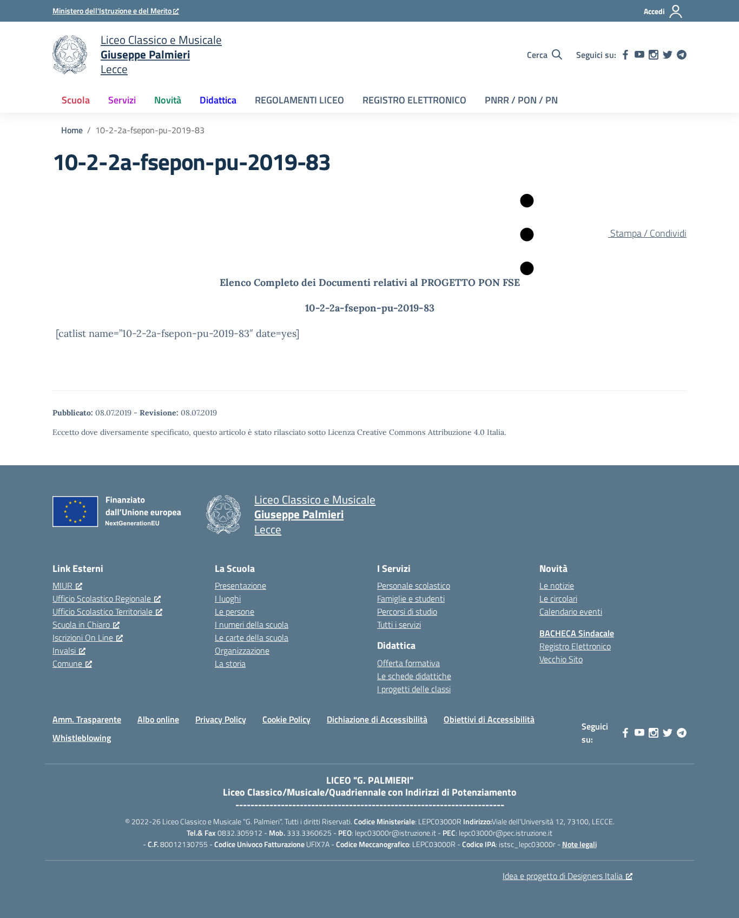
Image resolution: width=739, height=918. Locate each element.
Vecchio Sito (561, 659)
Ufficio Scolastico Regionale (101, 598)
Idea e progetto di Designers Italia (563, 875)
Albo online (158, 719)
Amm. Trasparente (86, 719)
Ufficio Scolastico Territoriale (102, 611)
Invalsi (64, 650)
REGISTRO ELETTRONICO (414, 100)
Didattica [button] (218, 100)
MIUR (62, 585)
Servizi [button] (122, 100)
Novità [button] (167, 100)
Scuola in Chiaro (81, 624)
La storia (230, 663)
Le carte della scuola (251, 637)
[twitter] (667, 55)
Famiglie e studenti (411, 598)
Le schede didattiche (414, 675)
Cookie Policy (286, 719)
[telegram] (682, 55)
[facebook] (625, 55)
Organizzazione (242, 650)
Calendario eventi (570, 611)
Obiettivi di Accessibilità (489, 719)
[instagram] (653, 55)
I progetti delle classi (414, 688)
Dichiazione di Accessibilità (377, 719)
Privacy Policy (220, 719)
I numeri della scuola (251, 624)
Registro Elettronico (575, 646)
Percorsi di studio (407, 611)
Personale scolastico (413, 585)
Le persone (234, 611)
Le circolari (558, 598)
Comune (67, 663)
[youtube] (639, 55)
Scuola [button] (76, 100)
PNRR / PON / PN (521, 100)
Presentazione (240, 585)
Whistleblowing (81, 737)
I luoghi (228, 598)
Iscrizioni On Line (82, 637)
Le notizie (556, 585)
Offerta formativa (408, 662)
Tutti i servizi (399, 624)
